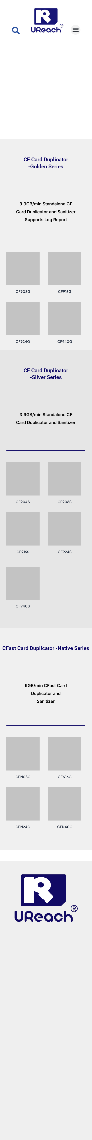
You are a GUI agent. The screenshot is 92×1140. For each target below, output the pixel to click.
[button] (76, 30)
